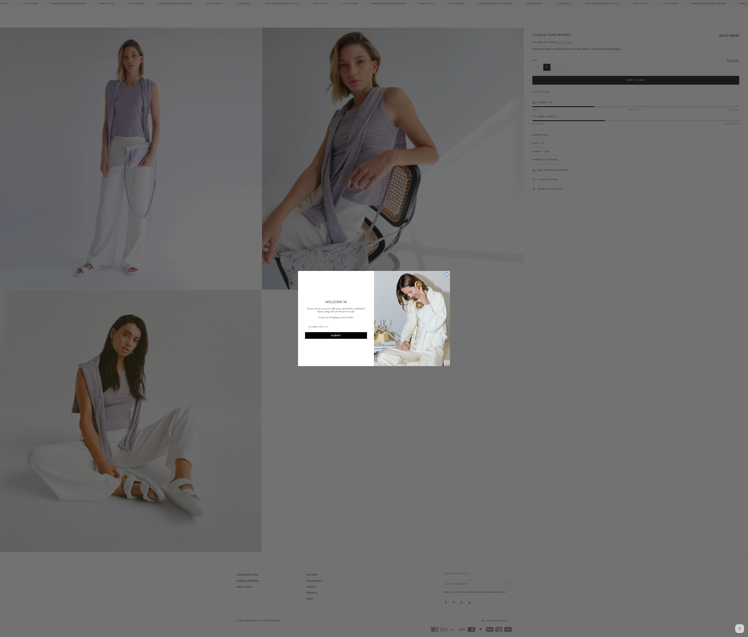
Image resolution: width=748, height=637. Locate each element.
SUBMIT (336, 335)
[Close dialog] (446, 274)
